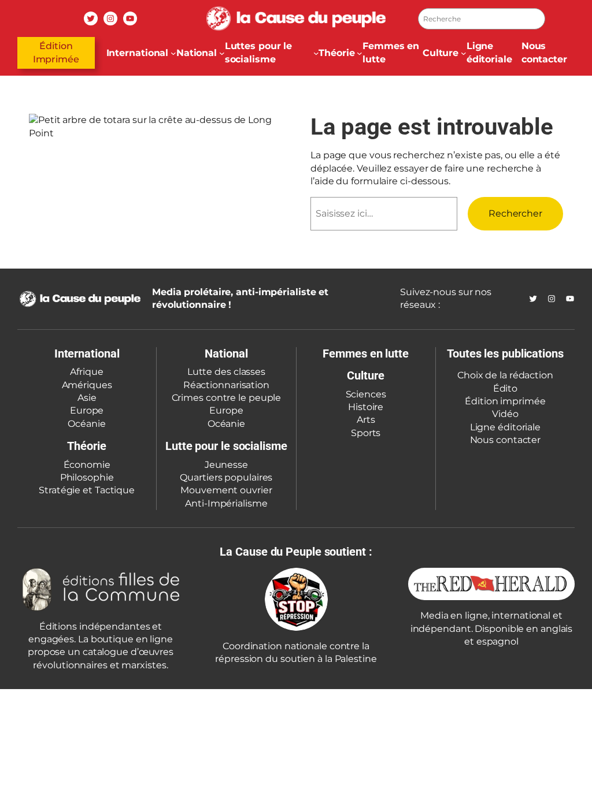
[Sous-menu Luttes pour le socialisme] (316, 53)
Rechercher (515, 213)
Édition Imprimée (56, 52)
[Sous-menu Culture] (464, 53)
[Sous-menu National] (222, 53)
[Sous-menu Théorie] (359, 53)
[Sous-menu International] (173, 53)
